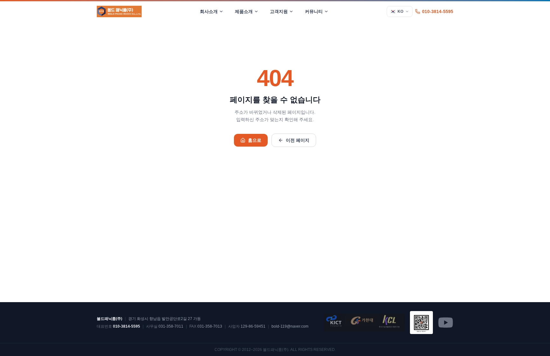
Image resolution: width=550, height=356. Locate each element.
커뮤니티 (314, 11)
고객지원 (279, 11)
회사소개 (209, 11)
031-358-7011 (171, 326)
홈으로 (254, 140)
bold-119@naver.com (289, 326)
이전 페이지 (297, 140)
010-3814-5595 (437, 11)
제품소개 (244, 11)
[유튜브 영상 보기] (421, 322)
